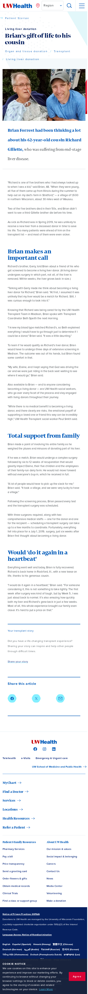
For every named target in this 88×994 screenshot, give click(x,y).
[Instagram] (43, 748)
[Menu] (81, 6)
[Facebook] (34, 748)
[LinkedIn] (53, 748)
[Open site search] (69, 6)
